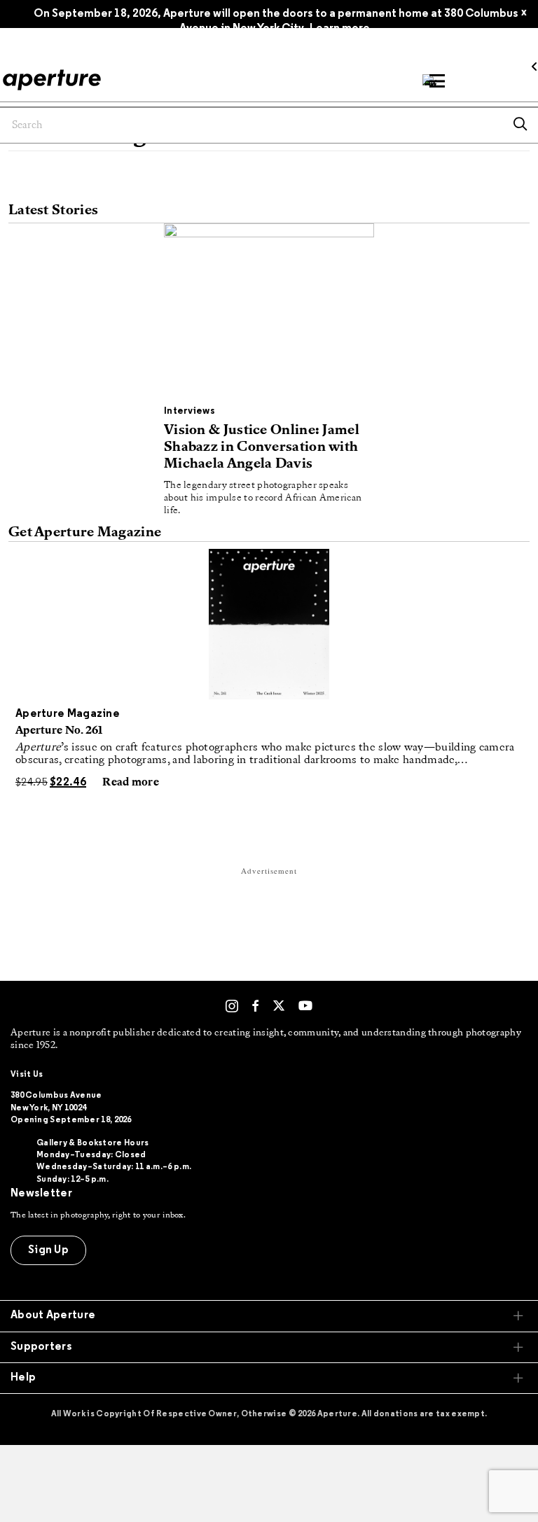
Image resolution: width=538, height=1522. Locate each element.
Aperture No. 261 (59, 730)
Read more (130, 782)
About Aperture (53, 1315)
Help (23, 1377)
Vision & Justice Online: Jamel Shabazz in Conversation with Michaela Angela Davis (261, 447)
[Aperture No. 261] (269, 624)
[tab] (269, 1316)
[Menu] (437, 80)
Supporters (41, 1347)
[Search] (520, 125)
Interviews (189, 411)
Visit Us (27, 1074)
